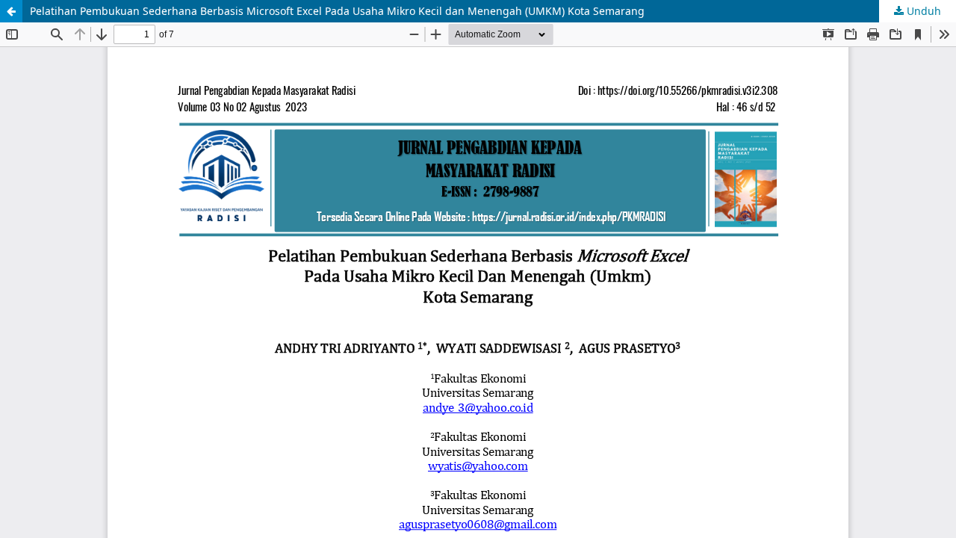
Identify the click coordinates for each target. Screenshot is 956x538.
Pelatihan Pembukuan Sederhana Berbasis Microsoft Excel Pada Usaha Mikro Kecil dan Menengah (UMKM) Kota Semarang (337, 11)
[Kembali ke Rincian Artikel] (11, 11)
